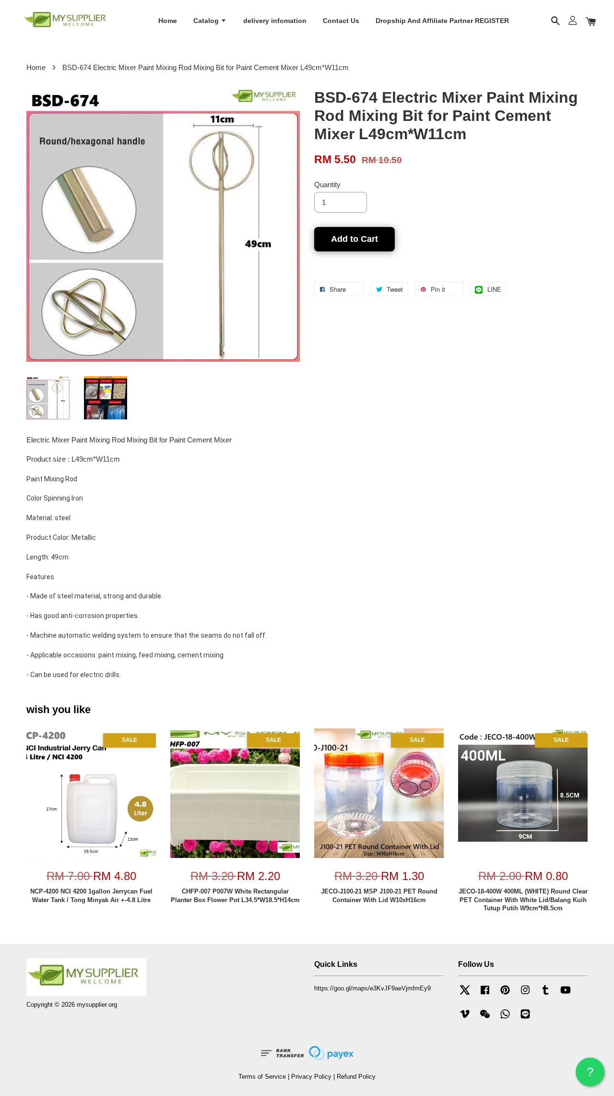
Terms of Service (262, 1076)
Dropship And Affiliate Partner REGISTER (442, 20)
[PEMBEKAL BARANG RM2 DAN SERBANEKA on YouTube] (565, 994)
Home (167, 20)
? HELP (590, 1075)
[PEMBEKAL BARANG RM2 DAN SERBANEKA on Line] (525, 1018)
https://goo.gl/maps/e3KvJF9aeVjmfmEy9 (372, 988)
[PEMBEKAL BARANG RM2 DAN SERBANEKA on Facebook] (485, 994)
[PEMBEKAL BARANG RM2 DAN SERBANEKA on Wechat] (485, 1018)
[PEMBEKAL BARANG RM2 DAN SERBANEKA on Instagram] (525, 994)
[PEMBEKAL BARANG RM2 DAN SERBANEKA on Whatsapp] (505, 1018)
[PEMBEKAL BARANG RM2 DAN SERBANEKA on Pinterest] (505, 994)
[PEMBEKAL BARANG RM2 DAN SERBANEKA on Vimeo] (465, 1018)
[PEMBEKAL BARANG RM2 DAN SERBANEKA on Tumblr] (545, 994)
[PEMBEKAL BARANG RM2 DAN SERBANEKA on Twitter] (465, 994)
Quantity (327, 184)
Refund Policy (356, 1076)
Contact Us (341, 20)
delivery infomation (275, 20)
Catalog (207, 20)
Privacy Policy (311, 1076)
